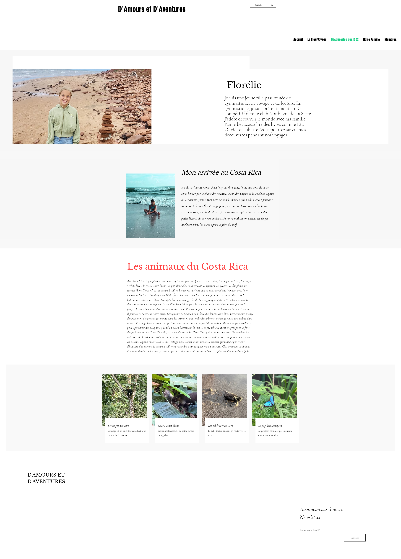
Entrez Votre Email (309, 530)
